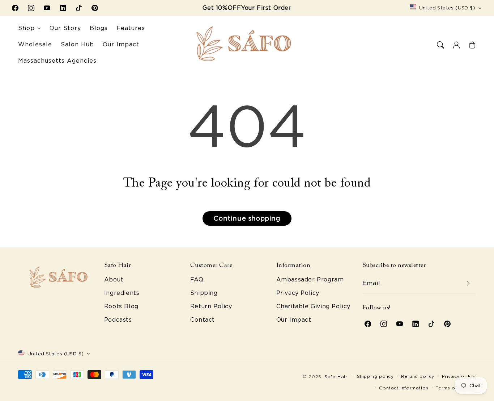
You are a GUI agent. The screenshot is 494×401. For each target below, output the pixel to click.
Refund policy (417, 376)
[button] (440, 45)
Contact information (403, 387)
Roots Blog (121, 306)
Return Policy (211, 306)
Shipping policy (375, 376)
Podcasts (118, 319)
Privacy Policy (297, 292)
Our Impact (293, 319)
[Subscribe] (468, 283)
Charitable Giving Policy (313, 306)
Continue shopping (246, 218)
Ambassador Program (310, 279)
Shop (26, 28)
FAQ (197, 279)
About (113, 279)
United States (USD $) (447, 8)
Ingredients (122, 292)
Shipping (204, 292)
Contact (202, 319)
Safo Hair (335, 376)
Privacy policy (459, 376)
